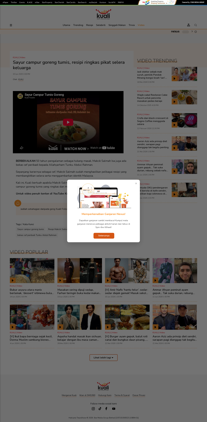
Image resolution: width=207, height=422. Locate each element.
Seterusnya (103, 235)
